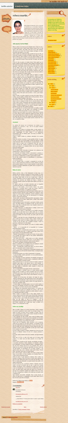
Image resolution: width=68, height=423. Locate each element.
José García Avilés (52, 63)
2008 (52, 84)
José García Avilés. (55, 97)
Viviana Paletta (51, 73)
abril (53, 85)
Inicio (25, 407)
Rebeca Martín (20, 382)
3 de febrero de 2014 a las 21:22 (22, 401)
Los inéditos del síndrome (58, 1)
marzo (53, 87)
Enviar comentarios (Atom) (24, 409)
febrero (53, 102)
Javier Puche (51, 58)
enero (53, 104)
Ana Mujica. (53, 100)
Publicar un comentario (17, 403)
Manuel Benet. (51, 66)
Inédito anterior (6, 6)
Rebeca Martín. (20, 15)
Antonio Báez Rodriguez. (53, 54)
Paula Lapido (51, 70)
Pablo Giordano (51, 68)
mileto (17, 387)
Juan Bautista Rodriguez (53, 65)
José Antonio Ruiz (52, 62)
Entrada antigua (43, 407)
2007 (52, 106)
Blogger (10, 417)
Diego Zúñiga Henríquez (53, 57)
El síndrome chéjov (52, 40)
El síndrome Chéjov (22, 6)
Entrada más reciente (5, 407)
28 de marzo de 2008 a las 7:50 (21, 394)
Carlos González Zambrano (54, 55)
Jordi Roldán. (51, 60)
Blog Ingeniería (15, 417)
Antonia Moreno (51, 52)
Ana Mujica (50, 51)
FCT (7, 417)
